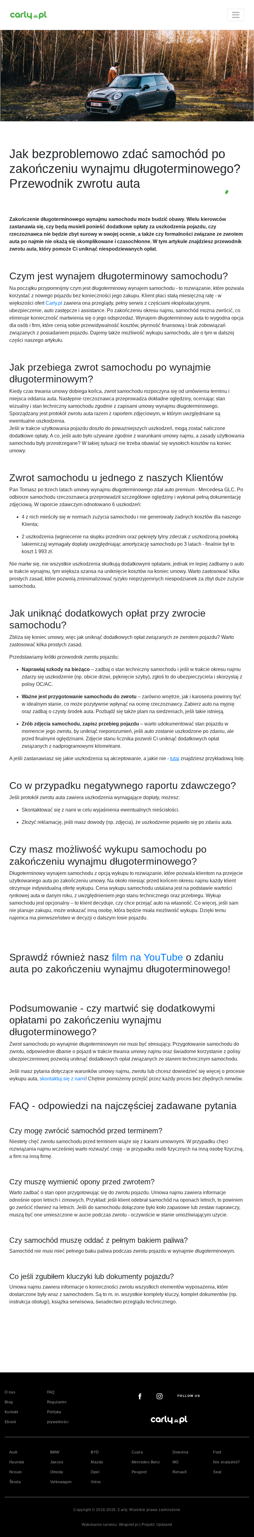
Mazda (97, 1462)
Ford (217, 1452)
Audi (13, 1452)
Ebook (10, 1422)
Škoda (15, 1482)
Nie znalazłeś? (226, 1462)
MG (176, 1462)
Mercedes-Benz (146, 1462)
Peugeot (139, 1472)
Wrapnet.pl (128, 1524)
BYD (95, 1452)
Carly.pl (54, 303)
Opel (95, 1472)
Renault (180, 1472)
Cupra (137, 1452)
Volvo (96, 1482)
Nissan (15, 1472)
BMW (54, 1452)
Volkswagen (61, 1482)
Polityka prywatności (57, 1417)
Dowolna (181, 1452)
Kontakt (11, 1412)
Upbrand (164, 1524)
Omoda (56, 1472)
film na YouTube (147, 957)
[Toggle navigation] (235, 15)
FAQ (51, 1392)
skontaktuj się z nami (62, 1078)
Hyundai (16, 1462)
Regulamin (57, 1402)
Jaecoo (56, 1462)
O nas (10, 1392)
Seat (217, 1472)
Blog (9, 1402)
